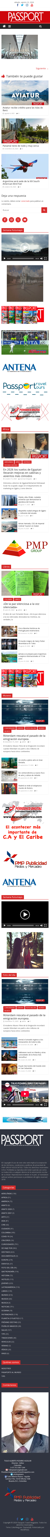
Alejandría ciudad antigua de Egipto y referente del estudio (32, 512)
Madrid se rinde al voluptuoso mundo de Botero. (30, 786)
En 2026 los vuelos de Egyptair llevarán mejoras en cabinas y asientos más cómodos (22, 473)
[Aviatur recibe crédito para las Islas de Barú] (24, 82)
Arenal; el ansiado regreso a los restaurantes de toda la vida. (30, 1040)
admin (20, 610)
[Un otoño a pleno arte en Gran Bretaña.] (9, 759)
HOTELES (5, 1279)
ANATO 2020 (6, 1209)
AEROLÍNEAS (8, 462)
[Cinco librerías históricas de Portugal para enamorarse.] (9, 627)
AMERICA (5, 1201)
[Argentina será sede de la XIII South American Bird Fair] (24, 155)
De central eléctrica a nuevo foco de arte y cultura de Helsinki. (31, 774)
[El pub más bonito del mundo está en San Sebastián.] (9, 1065)
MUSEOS (7, 731)
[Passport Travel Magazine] (25, 12)
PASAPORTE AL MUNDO (11, 1372)
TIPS (3, 1334)
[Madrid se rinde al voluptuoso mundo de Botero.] (9, 784)
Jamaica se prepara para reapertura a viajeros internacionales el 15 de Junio (32, 656)
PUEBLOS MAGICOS (9, 1326)
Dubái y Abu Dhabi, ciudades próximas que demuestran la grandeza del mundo (29, 499)
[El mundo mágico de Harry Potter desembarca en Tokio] (9, 640)
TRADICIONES (7, 1338)
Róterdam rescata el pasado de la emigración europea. (24, 737)
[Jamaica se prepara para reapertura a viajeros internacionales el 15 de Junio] (9, 653)
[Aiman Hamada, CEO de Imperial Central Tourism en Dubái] (9, 522)
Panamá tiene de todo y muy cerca (21, 145)
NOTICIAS (5, 1306)
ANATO (4, 1205)
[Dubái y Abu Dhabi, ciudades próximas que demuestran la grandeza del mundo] (9, 496)
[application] (24, 247)
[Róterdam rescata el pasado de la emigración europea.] (24, 701)
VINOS (4, 1353)
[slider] (22, 258)
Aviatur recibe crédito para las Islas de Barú (23, 109)
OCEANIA (5, 1310)
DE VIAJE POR (6, 1248)
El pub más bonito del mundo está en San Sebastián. (31, 1067)
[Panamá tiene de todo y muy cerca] (24, 120)
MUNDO (42, 728)
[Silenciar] (41, 258)
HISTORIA (5, 1275)
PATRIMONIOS (7, 1314)
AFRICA (18, 462)
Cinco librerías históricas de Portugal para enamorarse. (29, 629)
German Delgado (26, 479)
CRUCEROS (5, 1240)
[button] (25, 248)
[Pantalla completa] (45, 258)
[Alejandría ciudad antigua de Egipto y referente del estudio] (9, 509)
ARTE (3, 1217)
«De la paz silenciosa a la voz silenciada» (21, 605)
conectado (25, 201)
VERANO (4, 1345)
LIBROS (17, 599)
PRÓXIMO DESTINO (10, 465)
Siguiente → (42, 68)
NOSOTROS (6, 1368)
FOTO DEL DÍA (31, 728)
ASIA (3, 1221)
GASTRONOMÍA (7, 1271)
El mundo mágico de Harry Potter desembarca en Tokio (31, 642)
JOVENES (4, 1283)
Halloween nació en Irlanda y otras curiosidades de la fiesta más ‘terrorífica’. (32, 1054)
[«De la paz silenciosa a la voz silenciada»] (24, 572)
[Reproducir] (4, 258)
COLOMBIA (8, 599)
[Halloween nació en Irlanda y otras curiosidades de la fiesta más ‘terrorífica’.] (9, 1051)
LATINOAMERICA (8, 1287)
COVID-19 (5, 1236)
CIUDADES (5, 1228)
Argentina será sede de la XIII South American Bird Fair (21, 182)
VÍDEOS (4, 1349)
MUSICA (4, 1303)
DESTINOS (27, 462)
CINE (3, 1225)
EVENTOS (5, 1264)
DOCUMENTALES (8, 1256)
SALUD (4, 1330)
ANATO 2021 (6, 1213)
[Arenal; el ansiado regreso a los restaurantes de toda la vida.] (9, 1038)
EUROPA (20, 728)
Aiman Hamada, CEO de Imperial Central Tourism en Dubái (31, 524)
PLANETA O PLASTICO (10, 1318)
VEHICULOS (6, 1342)
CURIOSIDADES (9, 728)
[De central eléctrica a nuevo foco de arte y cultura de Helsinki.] (9, 772)
